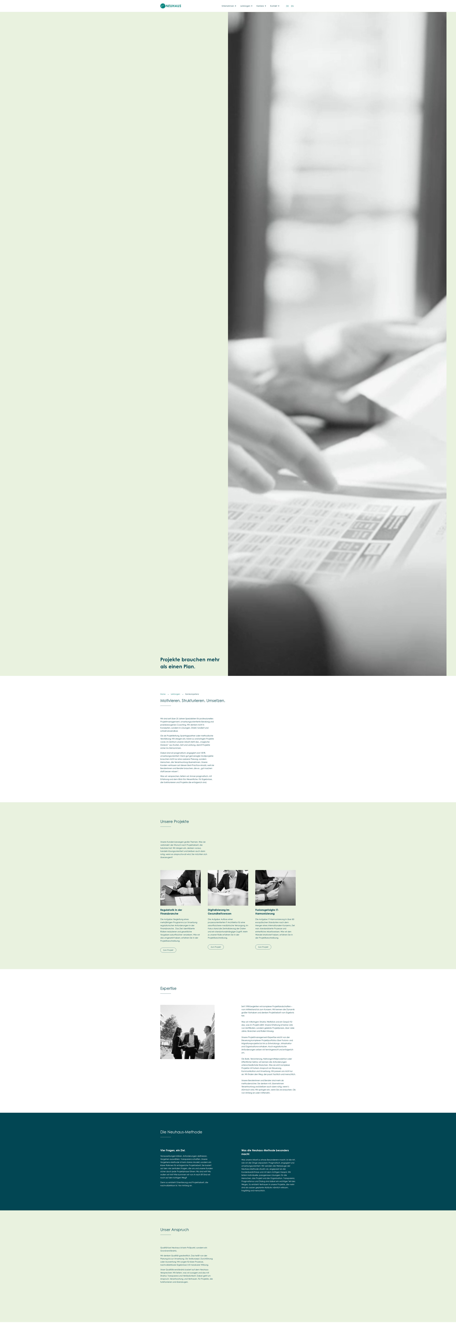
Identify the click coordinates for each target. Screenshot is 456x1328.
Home (163, 694)
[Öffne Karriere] (265, 6)
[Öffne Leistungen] (252, 6)
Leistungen (175, 694)
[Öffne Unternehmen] (235, 6)
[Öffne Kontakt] (279, 6)
